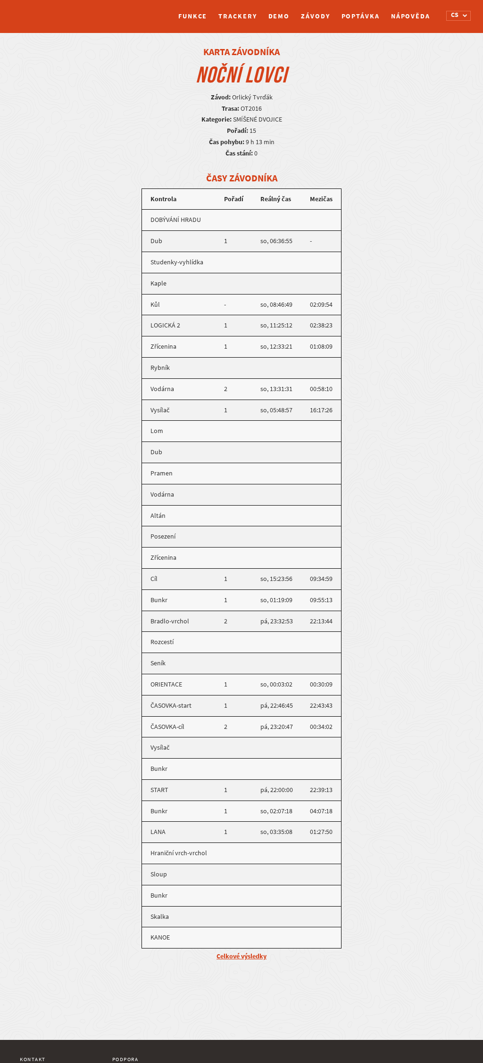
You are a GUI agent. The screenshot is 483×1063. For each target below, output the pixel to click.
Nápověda (410, 16)
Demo (279, 16)
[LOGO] (55, 12)
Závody (315, 16)
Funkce (192, 16)
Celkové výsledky (241, 956)
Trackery (237, 16)
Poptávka (360, 16)
